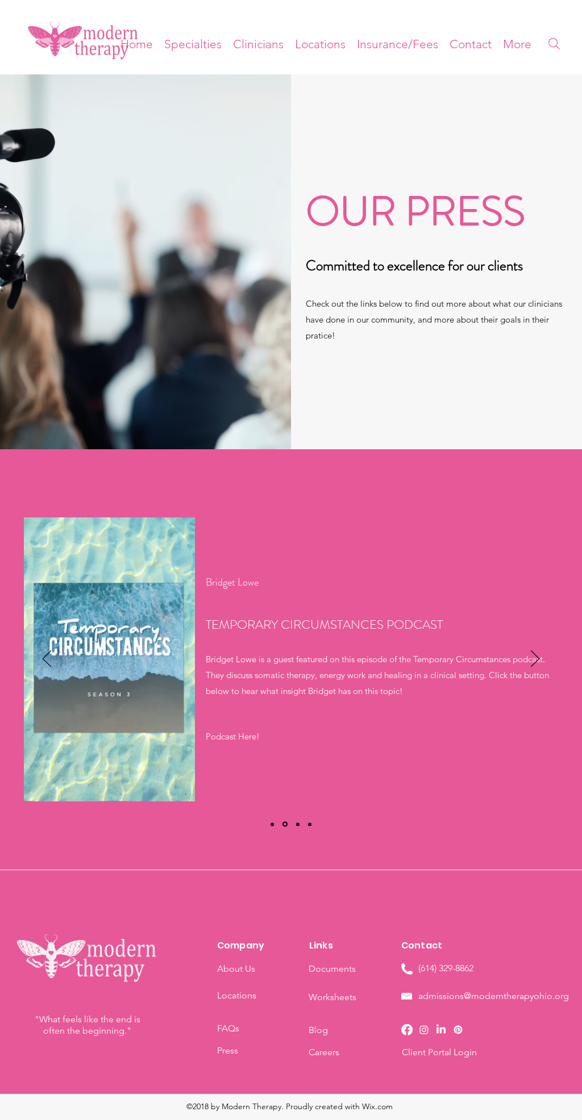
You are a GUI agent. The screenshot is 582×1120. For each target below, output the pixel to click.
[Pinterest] (458, 1029)
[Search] (554, 44)
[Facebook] (407, 1029)
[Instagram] (424, 1029)
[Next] (535, 659)
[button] (517, 44)
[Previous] (47, 659)
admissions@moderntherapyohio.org (493, 996)
